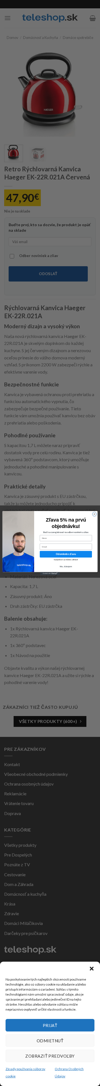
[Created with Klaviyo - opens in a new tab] (50, 573)
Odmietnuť (50, 1040)
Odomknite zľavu (66, 554)
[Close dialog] (94, 514)
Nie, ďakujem (66, 566)
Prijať (50, 1025)
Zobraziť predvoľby (49, 1055)
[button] (91, 968)
